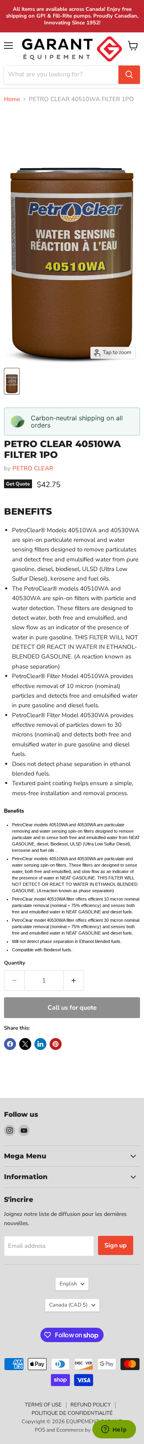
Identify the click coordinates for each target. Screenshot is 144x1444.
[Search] (129, 75)
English (68, 1283)
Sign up (115, 1245)
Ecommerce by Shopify (83, 1430)
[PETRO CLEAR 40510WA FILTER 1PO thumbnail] (11, 381)
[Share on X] (25, 1044)
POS (40, 1430)
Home (12, 99)
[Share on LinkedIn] (40, 1044)
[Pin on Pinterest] (56, 1044)
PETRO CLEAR (32, 468)
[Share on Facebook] (10, 1044)
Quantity (14, 963)
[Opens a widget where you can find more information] (114, 1430)
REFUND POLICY (90, 1404)
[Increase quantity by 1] (74, 980)
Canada (68, 1305)
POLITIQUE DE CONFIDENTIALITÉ (72, 1413)
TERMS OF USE (43, 1404)
